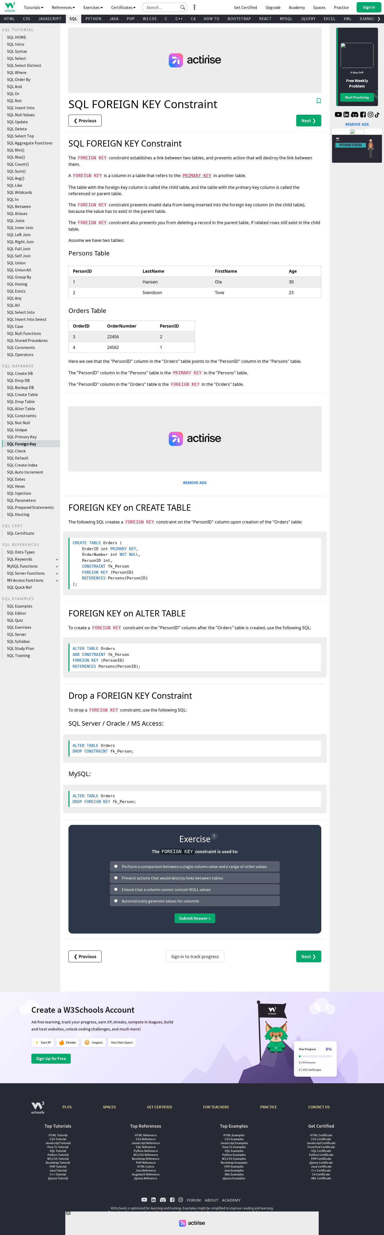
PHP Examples (233, 1166)
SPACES (109, 1106)
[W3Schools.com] (37, 1110)
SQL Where (16, 72)
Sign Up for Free (51, 1058)
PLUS (67, 1106)
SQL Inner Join (20, 227)
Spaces (319, 7)
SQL (73, 18)
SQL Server (16, 634)
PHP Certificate (321, 1159)
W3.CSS (150, 18)
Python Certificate (321, 1155)
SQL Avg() (15, 178)
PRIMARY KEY (197, 175)
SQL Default (17, 458)
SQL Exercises (19, 627)
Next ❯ (308, 121)
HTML (9, 18)
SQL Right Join (20, 241)
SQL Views (16, 486)
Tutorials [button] (32, 7)
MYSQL (286, 18)
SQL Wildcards (19, 192)
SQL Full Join (18, 248)
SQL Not (14, 100)
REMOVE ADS (195, 482)
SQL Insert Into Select (26, 319)
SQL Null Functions (24, 333)
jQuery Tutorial (58, 1178)
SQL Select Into (21, 312)
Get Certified (245, 7)
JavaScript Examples (234, 1143)
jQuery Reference (145, 1178)
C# (193, 18)
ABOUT (211, 1200)
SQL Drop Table (21, 401)
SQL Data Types (21, 552)
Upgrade (273, 7)
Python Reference (146, 1151)
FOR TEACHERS (216, 1106)
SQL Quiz (15, 620)
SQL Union (16, 262)
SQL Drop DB (18, 380)
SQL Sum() (16, 171)
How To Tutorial (57, 1147)
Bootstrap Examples (234, 1162)
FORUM (194, 1200)
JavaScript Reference (145, 1143)
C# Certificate (321, 1174)
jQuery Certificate (321, 1162)
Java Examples (234, 1170)
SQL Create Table (22, 394)
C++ (179, 18)
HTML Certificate (321, 1135)
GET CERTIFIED (159, 1106)
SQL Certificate (20, 533)
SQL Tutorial (58, 1151)
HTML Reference (146, 1135)
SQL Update (17, 121)
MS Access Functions (25, 580)
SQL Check (16, 450)
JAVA (114, 18)
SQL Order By (18, 79)
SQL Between (19, 206)
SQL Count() (18, 164)
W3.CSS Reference (145, 1155)
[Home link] (10, 7)
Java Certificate (321, 1166)
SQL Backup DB (20, 387)
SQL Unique (17, 429)
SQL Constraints (21, 415)
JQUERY (308, 18)
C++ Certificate (321, 1170)
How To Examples (234, 1147)
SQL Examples (19, 606)
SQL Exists (16, 291)
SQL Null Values (21, 114)
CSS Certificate (321, 1139)
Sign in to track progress (195, 956)
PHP (131, 18)
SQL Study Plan (20, 648)
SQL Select (16, 58)
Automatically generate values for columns (160, 901)
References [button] (62, 7)
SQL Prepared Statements (30, 507)
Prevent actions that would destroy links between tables (172, 878)
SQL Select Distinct (24, 65)
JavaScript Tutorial (58, 1143)
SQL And (14, 86)
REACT (265, 18)
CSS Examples (234, 1139)
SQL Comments (21, 347)
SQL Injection (19, 493)
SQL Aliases (17, 213)
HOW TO (211, 18)
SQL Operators (20, 354)
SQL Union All (19, 269)
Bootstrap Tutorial (58, 1162)
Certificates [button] (122, 7)
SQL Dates (16, 479)
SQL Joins (16, 220)
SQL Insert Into (20, 107)
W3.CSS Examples (234, 1159)
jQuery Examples (234, 1178)
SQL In (13, 199)
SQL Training (18, 655)
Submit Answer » (195, 918)
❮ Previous (85, 121)
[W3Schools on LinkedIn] (346, 115)
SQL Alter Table (21, 408)
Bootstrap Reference (145, 1159)
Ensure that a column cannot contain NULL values (166, 889)
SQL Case (15, 326)
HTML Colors (145, 1166)
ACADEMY (231, 1200)
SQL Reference (145, 1147)
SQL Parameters (21, 500)
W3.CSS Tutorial (58, 1159)
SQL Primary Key (22, 436)
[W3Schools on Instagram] (370, 115)
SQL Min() (15, 150)
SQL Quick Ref (19, 587)
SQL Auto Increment (25, 472)
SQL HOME (16, 37)
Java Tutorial (58, 1170)
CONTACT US (319, 1106)
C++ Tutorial (58, 1174)
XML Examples (234, 1174)
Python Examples (234, 1155)
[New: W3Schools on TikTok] (377, 115)
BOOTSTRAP (239, 18)
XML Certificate (321, 1178)
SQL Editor (16, 613)
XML (348, 18)
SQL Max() (16, 157)
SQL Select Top (20, 135)
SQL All (13, 305)
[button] (182, 7)
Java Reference (146, 1170)
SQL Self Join (19, 255)
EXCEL (330, 18)
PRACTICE (268, 1106)
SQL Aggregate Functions (30, 142)
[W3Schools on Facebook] (363, 115)
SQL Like (14, 185)
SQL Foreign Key (21, 443)
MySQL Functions (22, 566)
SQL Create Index (22, 465)
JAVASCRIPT (50, 18)
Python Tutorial (58, 1155)
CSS (26, 18)
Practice (341, 7)
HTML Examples (234, 1135)
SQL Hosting (18, 514)
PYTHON (93, 18)
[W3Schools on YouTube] (338, 115)
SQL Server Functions (26, 573)
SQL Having (17, 284)
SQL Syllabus (18, 641)
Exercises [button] (92, 7)
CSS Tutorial (58, 1139)
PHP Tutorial (58, 1166)
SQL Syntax (17, 51)
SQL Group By (19, 276)
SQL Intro (15, 44)
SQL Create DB (20, 373)
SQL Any (14, 298)
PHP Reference (146, 1162)
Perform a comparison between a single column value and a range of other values (194, 866)
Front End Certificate (321, 1147)
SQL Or (13, 93)
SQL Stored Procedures (27, 340)
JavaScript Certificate (321, 1143)
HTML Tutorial (58, 1135)
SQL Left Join (19, 234)
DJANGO (367, 18)
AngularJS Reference (146, 1174)
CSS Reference (145, 1139)
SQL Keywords (19, 559)
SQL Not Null (18, 422)
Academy (297, 7)
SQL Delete (17, 128)
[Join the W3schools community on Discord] (355, 115)
